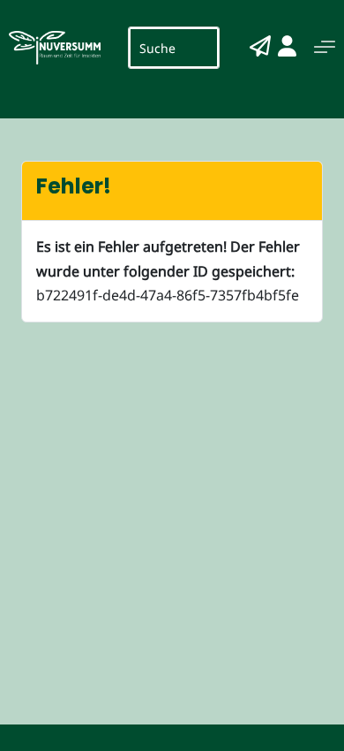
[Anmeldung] (287, 46)
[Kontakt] (260, 46)
